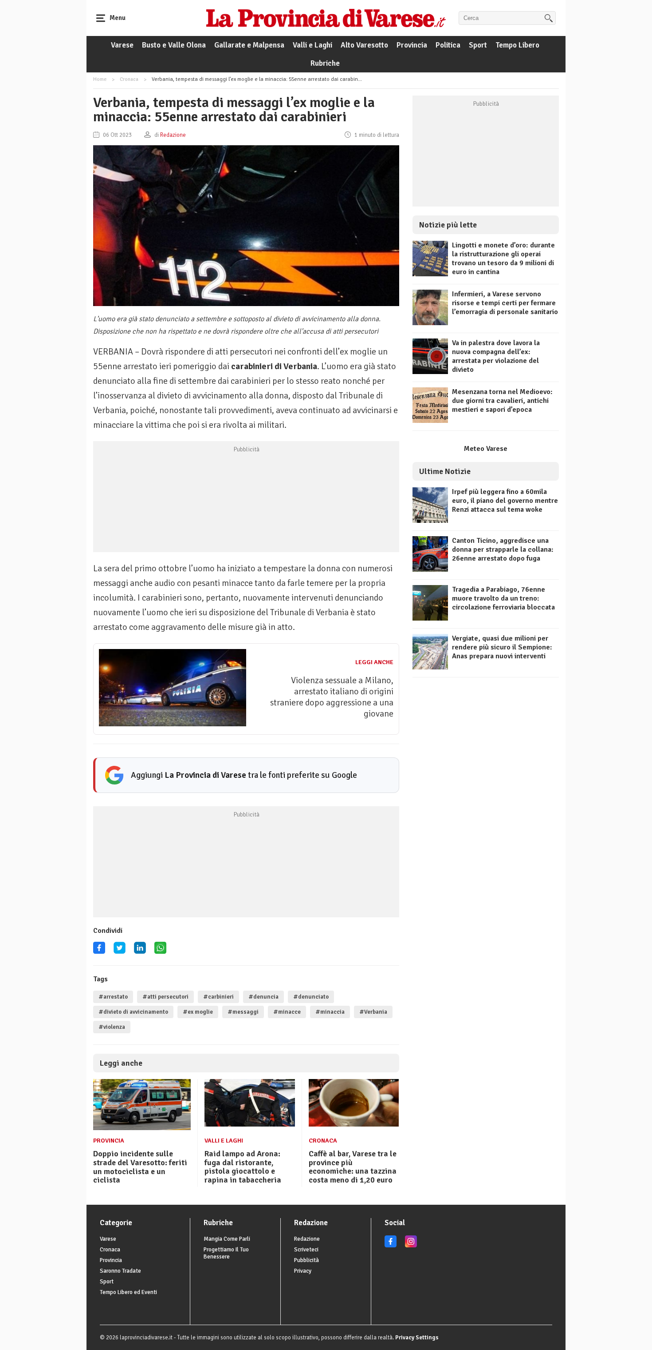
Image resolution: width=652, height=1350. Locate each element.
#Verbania (373, 1011)
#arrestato (113, 996)
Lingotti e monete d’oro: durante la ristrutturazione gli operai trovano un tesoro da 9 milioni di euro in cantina (503, 258)
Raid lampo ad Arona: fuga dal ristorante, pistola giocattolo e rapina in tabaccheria (242, 1167)
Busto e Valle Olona (174, 45)
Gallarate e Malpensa (249, 45)
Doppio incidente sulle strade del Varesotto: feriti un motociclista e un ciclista (140, 1167)
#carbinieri (218, 996)
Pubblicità (306, 1260)
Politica (448, 45)
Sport (478, 45)
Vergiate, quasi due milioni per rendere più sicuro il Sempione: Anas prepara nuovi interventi (502, 647)
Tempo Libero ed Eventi (128, 1292)
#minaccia (330, 1011)
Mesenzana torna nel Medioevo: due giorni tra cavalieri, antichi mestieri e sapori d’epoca (502, 400)
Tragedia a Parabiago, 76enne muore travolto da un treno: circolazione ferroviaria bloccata (503, 598)
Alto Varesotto (364, 45)
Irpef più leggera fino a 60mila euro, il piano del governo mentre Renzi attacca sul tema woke (505, 500)
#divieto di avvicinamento (133, 1011)
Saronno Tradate (120, 1270)
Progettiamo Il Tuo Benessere (226, 1253)
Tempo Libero (517, 45)
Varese (122, 45)
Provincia (412, 45)
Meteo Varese (485, 448)
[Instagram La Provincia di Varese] (411, 1245)
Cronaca (129, 79)
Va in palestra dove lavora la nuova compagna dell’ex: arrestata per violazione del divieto (496, 356)
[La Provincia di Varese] (326, 17)
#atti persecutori (165, 996)
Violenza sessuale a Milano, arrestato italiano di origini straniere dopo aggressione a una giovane (331, 697)
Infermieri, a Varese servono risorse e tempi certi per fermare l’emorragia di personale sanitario (505, 303)
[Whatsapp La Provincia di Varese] (160, 950)
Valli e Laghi (312, 45)
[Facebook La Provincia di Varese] (99, 950)
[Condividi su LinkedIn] (140, 950)
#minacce (287, 1011)
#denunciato (311, 996)
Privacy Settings (417, 1337)
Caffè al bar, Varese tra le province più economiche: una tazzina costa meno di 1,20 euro (353, 1167)
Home (99, 79)
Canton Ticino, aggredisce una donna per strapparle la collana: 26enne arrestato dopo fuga (503, 549)
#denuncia (263, 996)
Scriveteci (306, 1249)
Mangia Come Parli (227, 1238)
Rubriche (325, 63)
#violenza (111, 1027)
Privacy (302, 1270)
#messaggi (243, 1011)
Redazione (307, 1238)
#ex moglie (198, 1011)
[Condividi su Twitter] (120, 950)
